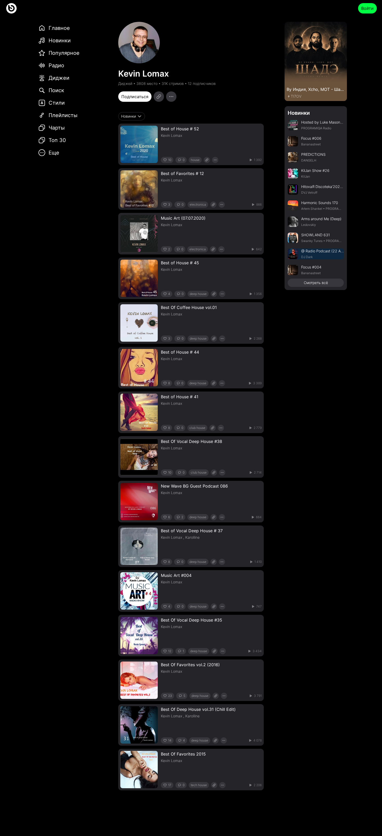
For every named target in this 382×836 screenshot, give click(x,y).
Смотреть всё (316, 282)
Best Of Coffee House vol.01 (189, 307)
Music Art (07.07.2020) (183, 218)
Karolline (192, 537)
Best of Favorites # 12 (182, 173)
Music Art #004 (176, 575)
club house (197, 428)
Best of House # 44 (180, 352)
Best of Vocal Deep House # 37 (192, 530)
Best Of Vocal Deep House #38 (191, 441)
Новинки (299, 113)
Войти (367, 8)
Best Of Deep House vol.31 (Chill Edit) (198, 709)
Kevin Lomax (171, 135)
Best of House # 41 (179, 396)
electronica (198, 204)
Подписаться (134, 96)
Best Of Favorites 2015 (183, 754)
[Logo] (11, 8)
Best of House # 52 (180, 128)
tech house (199, 785)
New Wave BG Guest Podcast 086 (194, 486)
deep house (198, 294)
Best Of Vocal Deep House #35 (191, 620)
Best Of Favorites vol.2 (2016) (190, 664)
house (195, 160)
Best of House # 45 (180, 262)
